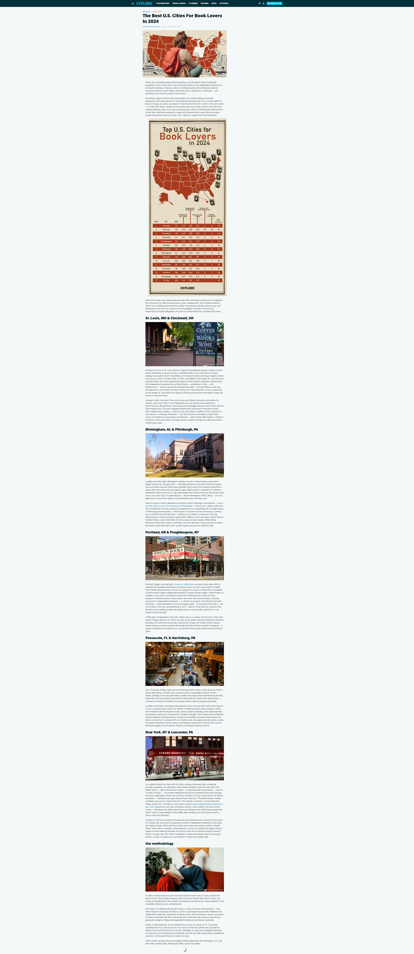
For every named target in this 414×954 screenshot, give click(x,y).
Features (223, 3)
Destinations (163, 3)
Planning (193, 3)
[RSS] (263, 3)
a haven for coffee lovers (183, 584)
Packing (205, 3)
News (213, 3)
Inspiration (146, 11)
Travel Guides (179, 3)
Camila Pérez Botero (152, 26)
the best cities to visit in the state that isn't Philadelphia (169, 506)
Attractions (157, 11)
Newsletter (276, 3)
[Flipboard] (260, 3)
